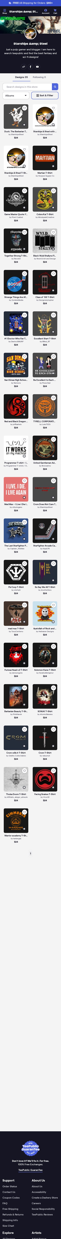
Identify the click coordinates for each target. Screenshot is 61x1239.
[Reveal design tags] (24, 124)
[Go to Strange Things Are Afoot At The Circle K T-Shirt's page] (16, 282)
